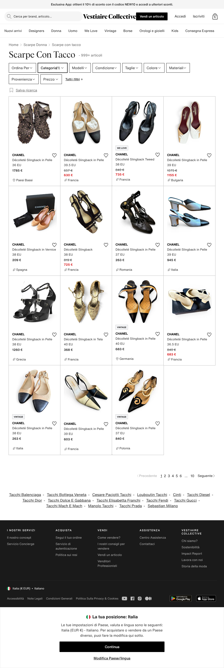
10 (192, 475)
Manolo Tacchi (101, 506)
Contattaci (147, 544)
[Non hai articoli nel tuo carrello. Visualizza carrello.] (215, 16)
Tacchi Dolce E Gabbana (69, 500)
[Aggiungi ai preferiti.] (54, 155)
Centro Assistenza (153, 537)
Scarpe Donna (35, 44)
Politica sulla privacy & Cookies (97, 598)
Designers (36, 30)
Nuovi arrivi (13, 30)
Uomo (72, 30)
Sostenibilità (191, 547)
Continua (112, 646)
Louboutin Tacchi (152, 494)
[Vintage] (120, 31)
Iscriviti (199, 16)
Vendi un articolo (152, 16)
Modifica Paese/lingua (112, 658)
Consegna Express (199, 30)
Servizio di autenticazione (66, 546)
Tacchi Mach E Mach (64, 506)
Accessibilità (15, 598)
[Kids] (182, 31)
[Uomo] (81, 31)
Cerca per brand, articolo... (33, 16)
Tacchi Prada (130, 506)
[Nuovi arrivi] (25, 31)
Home (13, 44)
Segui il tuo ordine (69, 537)
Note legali (34, 598)
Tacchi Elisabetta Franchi (118, 500)
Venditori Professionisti (107, 563)
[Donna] (64, 31)
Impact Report (192, 553)
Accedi (180, 16)
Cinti (177, 494)
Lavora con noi (192, 560)
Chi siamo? (190, 541)
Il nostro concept (19, 537)
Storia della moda (194, 566)
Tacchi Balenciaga (25, 494)
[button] (215, 16)
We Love (91, 30)
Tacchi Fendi (157, 500)
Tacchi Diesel (198, 494)
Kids (175, 30)
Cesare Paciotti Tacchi (111, 494)
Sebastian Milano (163, 506)
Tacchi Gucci (185, 500)
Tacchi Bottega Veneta (66, 494)
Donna (56, 30)
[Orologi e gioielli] (168, 31)
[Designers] (47, 31)
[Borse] (136, 31)
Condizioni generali (59, 598)
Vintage (110, 30)
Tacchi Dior (32, 500)
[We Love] (101, 31)
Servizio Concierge (20, 544)
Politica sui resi (66, 555)
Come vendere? (109, 537)
